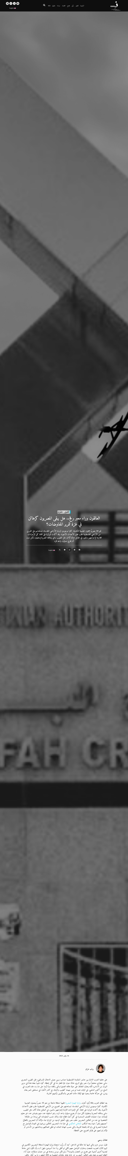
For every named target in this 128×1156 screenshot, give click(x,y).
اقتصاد (63, 5)
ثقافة (49, 5)
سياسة (58, 5)
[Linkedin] (7, 3)
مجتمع (68, 5)
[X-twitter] (14, 3)
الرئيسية (82, 5)
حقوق (53, 5)
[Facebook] (17, 3)
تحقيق (77, 5)
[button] (79, 550)
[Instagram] (10, 3)
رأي (73, 5)
